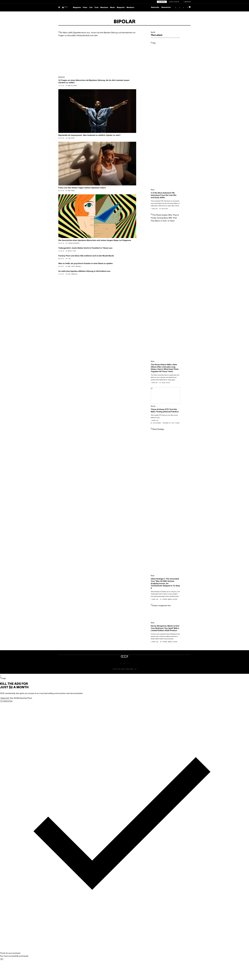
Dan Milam (165, 208)
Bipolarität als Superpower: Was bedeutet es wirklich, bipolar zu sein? (89, 135)
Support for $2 (5, 698)
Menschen (61, 77)
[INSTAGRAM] (122, 663)
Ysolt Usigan (175, 423)
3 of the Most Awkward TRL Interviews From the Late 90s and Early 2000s (163, 195)
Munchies (104, 7)
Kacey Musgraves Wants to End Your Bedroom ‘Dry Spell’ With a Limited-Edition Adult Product (165, 628)
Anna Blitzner (72, 85)
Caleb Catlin (166, 382)
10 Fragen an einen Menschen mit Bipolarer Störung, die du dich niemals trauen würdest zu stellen (93, 81)
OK (2, 959)
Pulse (85, 7)
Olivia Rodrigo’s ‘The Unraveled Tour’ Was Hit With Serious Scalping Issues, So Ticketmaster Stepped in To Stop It (165, 583)
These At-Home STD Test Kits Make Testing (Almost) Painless (165, 410)
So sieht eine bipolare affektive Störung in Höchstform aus (84, 271)
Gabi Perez (71, 190)
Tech (96, 7)
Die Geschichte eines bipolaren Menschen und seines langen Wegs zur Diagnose (94, 240)
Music (112, 7)
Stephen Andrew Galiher (169, 599)
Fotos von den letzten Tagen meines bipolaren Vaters (82, 188)
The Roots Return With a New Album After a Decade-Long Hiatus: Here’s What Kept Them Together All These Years (164, 368)
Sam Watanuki (157, 423)
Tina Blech (71, 138)
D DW (69, 258)
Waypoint (121, 7)
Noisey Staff (72, 251)
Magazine (77, 7)
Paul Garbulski (72, 274)
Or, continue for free (6, 701)
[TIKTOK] (126, 663)
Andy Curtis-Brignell (74, 266)
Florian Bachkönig (73, 243)
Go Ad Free (161, 2)
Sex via (153, 406)
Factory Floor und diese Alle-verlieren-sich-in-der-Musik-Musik (86, 256)
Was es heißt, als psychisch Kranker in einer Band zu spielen (85, 263)
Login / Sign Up (174, 2)
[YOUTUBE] (130, 663)
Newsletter (166, 7)
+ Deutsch (187, 2)
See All (153, 32)
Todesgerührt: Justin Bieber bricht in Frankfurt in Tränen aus (85, 248)
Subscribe (155, 7)
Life (90, 7)
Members (130, 7)
